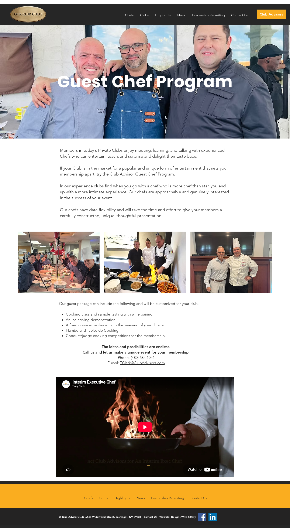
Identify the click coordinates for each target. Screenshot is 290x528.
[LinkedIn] (212, 517)
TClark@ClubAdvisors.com (142, 363)
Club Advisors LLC (73, 516)
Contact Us (150, 516)
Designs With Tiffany (183, 516)
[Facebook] (202, 517)
